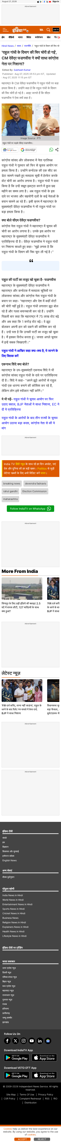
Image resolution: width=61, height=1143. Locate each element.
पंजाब (4, 1004)
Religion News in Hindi (14, 922)
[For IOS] (44, 1075)
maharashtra (10, 499)
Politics (42, 468)
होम (3, 37)
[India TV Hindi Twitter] (47, 1)
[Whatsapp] (51, 150)
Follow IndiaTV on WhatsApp (27, 508)
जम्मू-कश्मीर (7, 1017)
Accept (22, 1139)
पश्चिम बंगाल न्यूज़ (9, 977)
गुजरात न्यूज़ (7, 999)
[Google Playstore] (16, 1058)
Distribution (31, 1102)
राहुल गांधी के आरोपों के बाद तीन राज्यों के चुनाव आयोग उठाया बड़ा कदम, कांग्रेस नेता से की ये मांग (30, 423)
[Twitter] (15, 1041)
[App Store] (44, 1058)
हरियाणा (5, 1008)
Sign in (56, 1)
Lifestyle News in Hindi (14, 936)
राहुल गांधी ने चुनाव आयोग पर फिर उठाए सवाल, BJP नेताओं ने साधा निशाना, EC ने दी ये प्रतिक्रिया (30, 404)
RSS (47, 1098)
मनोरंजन (39, 37)
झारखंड (5, 1022)
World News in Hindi (13, 899)
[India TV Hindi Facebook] (44, 1)
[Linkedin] (40, 1041)
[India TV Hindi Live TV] (56, 30)
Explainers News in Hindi (15, 927)
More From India (20, 571)
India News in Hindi (12, 895)
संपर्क (4, 837)
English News (9, 860)
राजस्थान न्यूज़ (8, 995)
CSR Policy (9, 1098)
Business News (10, 917)
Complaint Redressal (30, 1098)
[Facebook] (7, 1041)
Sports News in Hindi (13, 908)
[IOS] (38, 1)
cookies (31, 1134)
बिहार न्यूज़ (6, 981)
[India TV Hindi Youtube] (50, 1)
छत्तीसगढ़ (6, 1013)
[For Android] (16, 1075)
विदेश (29, 37)
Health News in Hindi (13, 931)
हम (3, 842)
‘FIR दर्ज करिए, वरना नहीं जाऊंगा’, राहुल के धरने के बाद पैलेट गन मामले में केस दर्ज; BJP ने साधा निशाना (21, 709)
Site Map (11, 1094)
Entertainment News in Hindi (17, 904)
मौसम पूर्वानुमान (8, 877)
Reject (42, 1139)
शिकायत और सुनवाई (10, 851)
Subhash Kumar (22, 69)
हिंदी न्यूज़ (20, 464)
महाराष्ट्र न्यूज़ (8, 990)
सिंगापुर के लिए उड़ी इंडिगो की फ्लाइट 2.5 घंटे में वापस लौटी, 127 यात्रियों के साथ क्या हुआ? (21, 607)
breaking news (11, 483)
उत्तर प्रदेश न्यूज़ (9, 968)
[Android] (41, 1)
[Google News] (10, 150)
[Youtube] (31, 1041)
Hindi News (8, 45)
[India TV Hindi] (20, 30)
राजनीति (27, 45)
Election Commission (34, 491)
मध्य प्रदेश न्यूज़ (8, 986)
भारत (20, 37)
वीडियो (11, 37)
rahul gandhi (10, 491)
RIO (55, 1098)
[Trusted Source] (28, 150)
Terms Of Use (27, 1094)
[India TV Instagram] (23, 1041)
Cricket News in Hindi (13, 913)
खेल (48, 37)
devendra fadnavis (35, 483)
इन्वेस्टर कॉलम (8, 855)
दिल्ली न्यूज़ (6, 972)
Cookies (8, 1128)
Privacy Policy (45, 1094)
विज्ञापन (5, 846)
